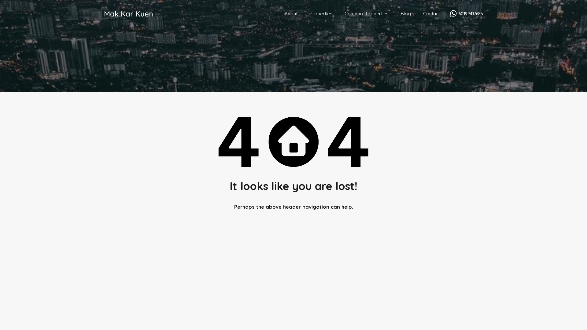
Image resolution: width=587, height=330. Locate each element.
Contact (431, 13)
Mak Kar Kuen (128, 13)
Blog (406, 13)
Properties (321, 13)
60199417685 (471, 13)
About (291, 13)
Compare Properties (367, 13)
